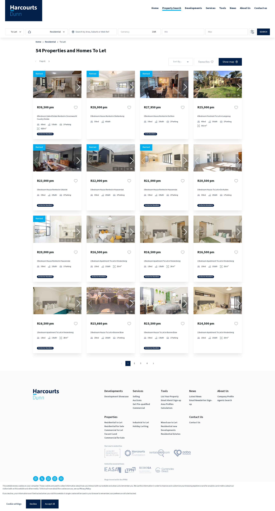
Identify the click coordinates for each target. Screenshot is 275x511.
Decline (33, 504)
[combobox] (89, 31)
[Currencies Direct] (164, 470)
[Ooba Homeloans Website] (182, 454)
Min (166, 31)
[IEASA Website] (112, 470)
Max (210, 31)
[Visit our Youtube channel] (61, 478)
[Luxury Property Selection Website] (112, 454)
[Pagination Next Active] (49, 61)
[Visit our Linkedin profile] (48, 478)
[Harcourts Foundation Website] (134, 454)
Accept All (50, 504)
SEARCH (263, 31)
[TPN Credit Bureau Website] (130, 470)
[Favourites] (76, 107)
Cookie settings (13, 504)
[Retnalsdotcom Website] (159, 453)
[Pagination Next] (153, 363)
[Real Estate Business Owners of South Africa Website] (145, 471)
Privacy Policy (85, 488)
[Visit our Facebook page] (35, 478)
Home (38, 41)
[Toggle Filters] (252, 32)
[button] (78, 87)
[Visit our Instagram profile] (54, 478)
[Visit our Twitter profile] (42, 478)
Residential (50, 41)
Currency (125, 31)
